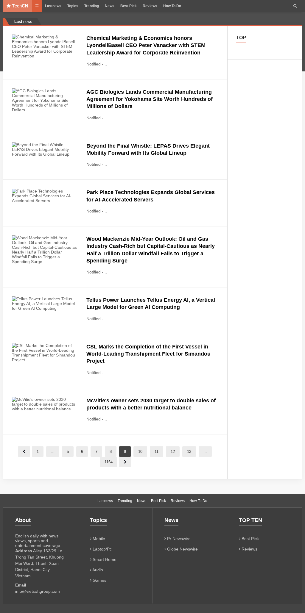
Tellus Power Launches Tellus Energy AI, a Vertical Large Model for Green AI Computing (150, 303)
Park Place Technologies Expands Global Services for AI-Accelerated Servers (150, 195)
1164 (109, 462)
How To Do (172, 6)
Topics (72, 6)
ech (20, 5)
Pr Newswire (178, 538)
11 (156, 451)
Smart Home (103, 559)
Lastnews (53, 6)
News (109, 6)
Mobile (98, 538)
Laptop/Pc (101, 549)
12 (173, 451)
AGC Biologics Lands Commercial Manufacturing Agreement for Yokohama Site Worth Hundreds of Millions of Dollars (149, 99)
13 (189, 451)
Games (98, 580)
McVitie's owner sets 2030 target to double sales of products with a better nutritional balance (151, 404)
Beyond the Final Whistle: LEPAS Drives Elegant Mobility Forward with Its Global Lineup (148, 149)
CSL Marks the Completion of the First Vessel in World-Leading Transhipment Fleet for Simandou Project (148, 354)
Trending (91, 6)
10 (140, 451)
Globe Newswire (182, 549)
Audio (97, 569)
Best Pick (128, 6)
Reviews (150, 6)
